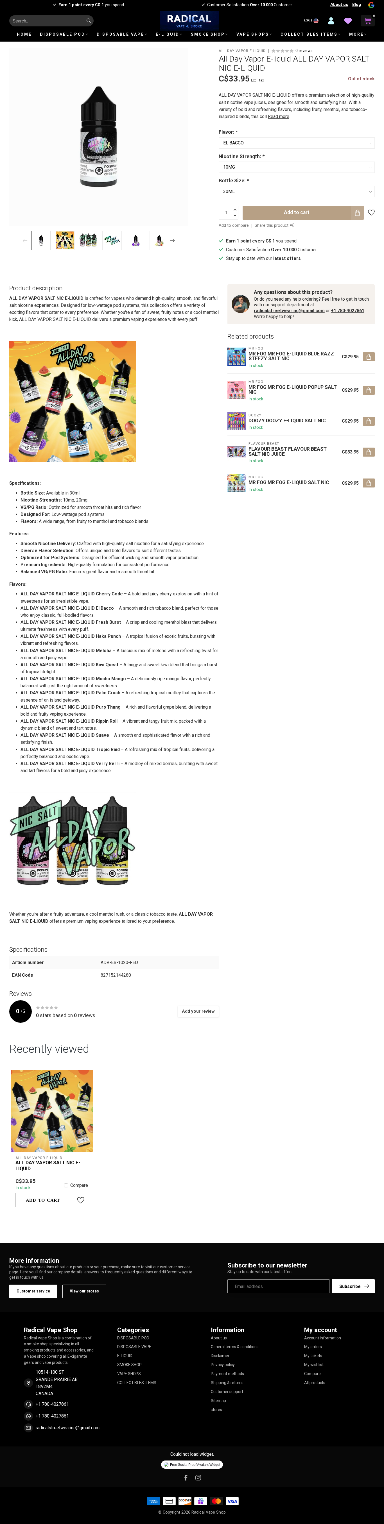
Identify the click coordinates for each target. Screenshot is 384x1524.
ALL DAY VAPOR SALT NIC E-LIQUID (47, 1165)
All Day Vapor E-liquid (242, 51)
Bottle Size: (234, 180)
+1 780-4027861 (347, 310)
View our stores (84, 1291)
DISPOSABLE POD (62, 34)
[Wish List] (348, 20)
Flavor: (228, 132)
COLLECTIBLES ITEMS (309, 34)
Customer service (33, 1291)
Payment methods (227, 1373)
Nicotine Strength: (242, 156)
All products (314, 1382)
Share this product (272, 225)
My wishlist (314, 1364)
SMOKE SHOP (208, 34)
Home (24, 34)
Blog (356, 4)
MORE (356, 34)
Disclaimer (220, 1355)
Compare (79, 1185)
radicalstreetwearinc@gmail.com (289, 310)
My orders (313, 1346)
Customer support (227, 1391)
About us (339, 4)
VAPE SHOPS (252, 34)
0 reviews (304, 50)
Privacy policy (223, 1364)
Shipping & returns (227, 1382)
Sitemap (218, 1400)
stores (216, 1409)
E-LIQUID (167, 34)
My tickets (313, 1355)
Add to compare (234, 225)
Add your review (198, 1011)
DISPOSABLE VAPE (120, 34)
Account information (322, 1338)
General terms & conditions (235, 1346)
